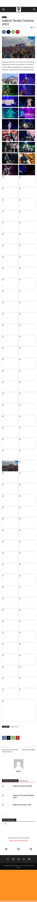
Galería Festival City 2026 (22, 786)
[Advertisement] (18, 3)
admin (18, 771)
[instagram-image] (6, 849)
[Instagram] (13, 859)
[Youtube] (29, 859)
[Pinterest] (18, 32)
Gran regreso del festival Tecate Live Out (10, 751)
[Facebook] (4, 32)
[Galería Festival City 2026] (7, 788)
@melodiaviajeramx (18, 841)
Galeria (9, 14)
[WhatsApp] (13, 32)
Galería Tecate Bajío (28, 750)
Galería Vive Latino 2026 (22, 805)
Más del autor (24, 781)
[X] (8, 32)
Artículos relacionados (10, 781)
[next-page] (6, 814)
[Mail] (19, 859)
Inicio (3, 14)
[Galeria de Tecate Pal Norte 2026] (7, 797)
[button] (3, 9)
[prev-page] (3, 814)
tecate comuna (14, 726)
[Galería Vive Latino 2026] (7, 807)
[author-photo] (18, 768)
